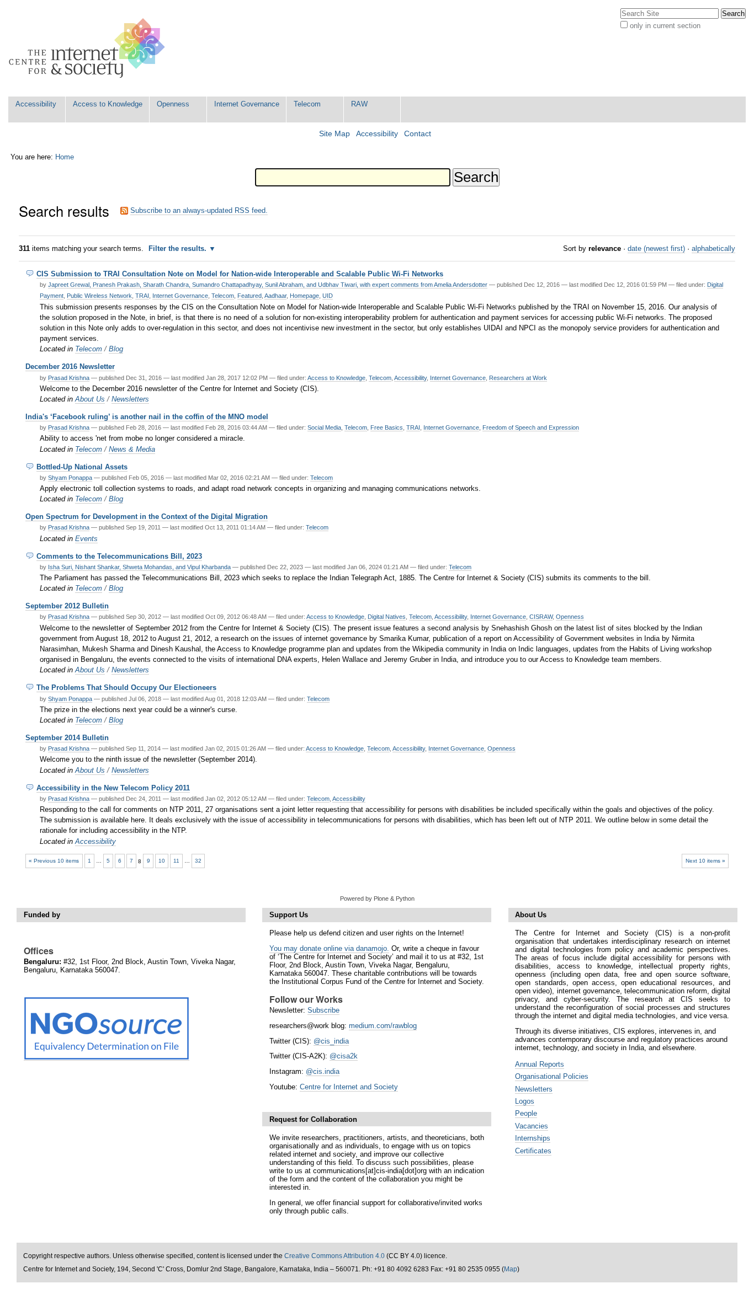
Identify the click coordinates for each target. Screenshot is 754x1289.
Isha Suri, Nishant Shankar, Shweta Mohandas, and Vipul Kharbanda (139, 567)
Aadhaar (275, 295)
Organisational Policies (551, 1076)
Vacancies (531, 1126)
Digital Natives (387, 616)
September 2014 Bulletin (67, 738)
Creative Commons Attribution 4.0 (334, 1256)
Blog (116, 349)
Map (510, 1269)
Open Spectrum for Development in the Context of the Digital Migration (146, 516)
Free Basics (386, 427)
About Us (90, 399)
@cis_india (331, 1041)
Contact (417, 134)
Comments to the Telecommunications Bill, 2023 (119, 556)
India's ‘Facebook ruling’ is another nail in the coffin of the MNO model (146, 417)
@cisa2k (344, 1056)
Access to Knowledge (107, 104)
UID (327, 295)
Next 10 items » (705, 861)
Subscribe (323, 1010)
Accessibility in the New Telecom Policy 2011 (113, 788)
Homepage (304, 295)
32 (198, 861)
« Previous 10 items (54, 861)
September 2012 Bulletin (67, 606)
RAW (359, 104)
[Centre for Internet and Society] (89, 48)
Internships (532, 1138)
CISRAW (541, 616)
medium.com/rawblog (383, 1025)
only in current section (665, 26)
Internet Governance (246, 104)
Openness (173, 104)
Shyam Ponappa (70, 477)
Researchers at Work (518, 378)
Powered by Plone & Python (377, 898)
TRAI (142, 295)
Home (64, 157)
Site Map (334, 134)
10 (161, 861)
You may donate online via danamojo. (329, 948)
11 (176, 861)
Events (86, 538)
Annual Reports (539, 1064)
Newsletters (130, 399)
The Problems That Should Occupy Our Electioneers (126, 687)
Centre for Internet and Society (349, 1087)
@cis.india (322, 1071)
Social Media (324, 427)
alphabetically (713, 248)
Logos (524, 1101)
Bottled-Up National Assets (82, 467)
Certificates (533, 1151)
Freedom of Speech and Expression (530, 427)
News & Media (132, 449)
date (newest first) (656, 248)
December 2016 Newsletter (70, 366)
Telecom (307, 104)
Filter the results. (178, 248)
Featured (249, 295)
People (526, 1113)
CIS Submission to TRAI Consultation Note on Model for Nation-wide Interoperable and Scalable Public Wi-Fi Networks (239, 274)
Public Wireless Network (99, 295)
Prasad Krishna (68, 378)
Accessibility (35, 104)
